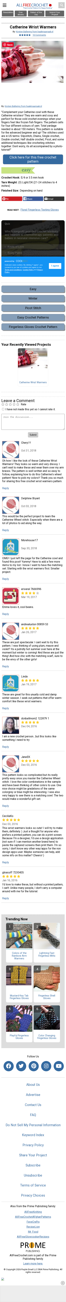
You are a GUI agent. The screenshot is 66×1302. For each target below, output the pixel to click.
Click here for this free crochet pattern (32, 159)
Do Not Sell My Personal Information (33, 1125)
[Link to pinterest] (34, 1066)
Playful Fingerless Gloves (19, 1037)
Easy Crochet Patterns (33, 317)
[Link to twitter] (21, 1066)
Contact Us (33, 1105)
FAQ (33, 1115)
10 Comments (39, 35)
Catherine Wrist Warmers (33, 382)
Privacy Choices (33, 1195)
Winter (33, 298)
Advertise (33, 1095)
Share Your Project (33, 1155)
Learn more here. (33, 1263)
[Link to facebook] (9, 1066)
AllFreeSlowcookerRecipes (33, 1236)
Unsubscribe (33, 1175)
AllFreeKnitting (33, 1212)
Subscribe (33, 1165)
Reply (5, 488)
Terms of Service (33, 1185)
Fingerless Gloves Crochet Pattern (33, 327)
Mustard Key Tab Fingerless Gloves (19, 997)
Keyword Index (33, 1135)
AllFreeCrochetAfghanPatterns (33, 1216)
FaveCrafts (33, 1221)
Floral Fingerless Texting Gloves (39, 209)
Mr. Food (33, 1231)
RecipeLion (33, 1226)
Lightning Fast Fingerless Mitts (46, 954)
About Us (33, 1085)
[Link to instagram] (46, 1066)
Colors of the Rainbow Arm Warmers (19, 956)
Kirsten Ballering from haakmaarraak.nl (34, 31)
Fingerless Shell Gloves (46, 997)
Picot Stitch (33, 308)
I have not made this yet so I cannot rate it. (30, 409)
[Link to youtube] (59, 1066)
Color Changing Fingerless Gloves (46, 1037)
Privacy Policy (33, 1145)
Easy (33, 289)
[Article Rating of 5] (25, 35)
